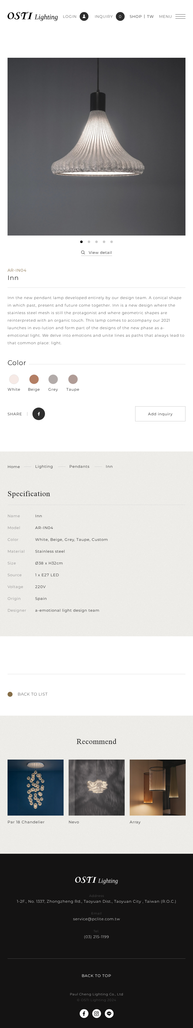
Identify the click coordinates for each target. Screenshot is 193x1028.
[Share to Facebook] (38, 414)
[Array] (158, 792)
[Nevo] (97, 792)
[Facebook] (84, 1013)
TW (150, 16)
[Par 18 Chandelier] (36, 792)
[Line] (109, 1013)
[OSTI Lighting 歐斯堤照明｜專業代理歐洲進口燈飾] (33, 16)
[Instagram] (96, 1013)
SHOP (136, 16)
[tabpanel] (96, 147)
